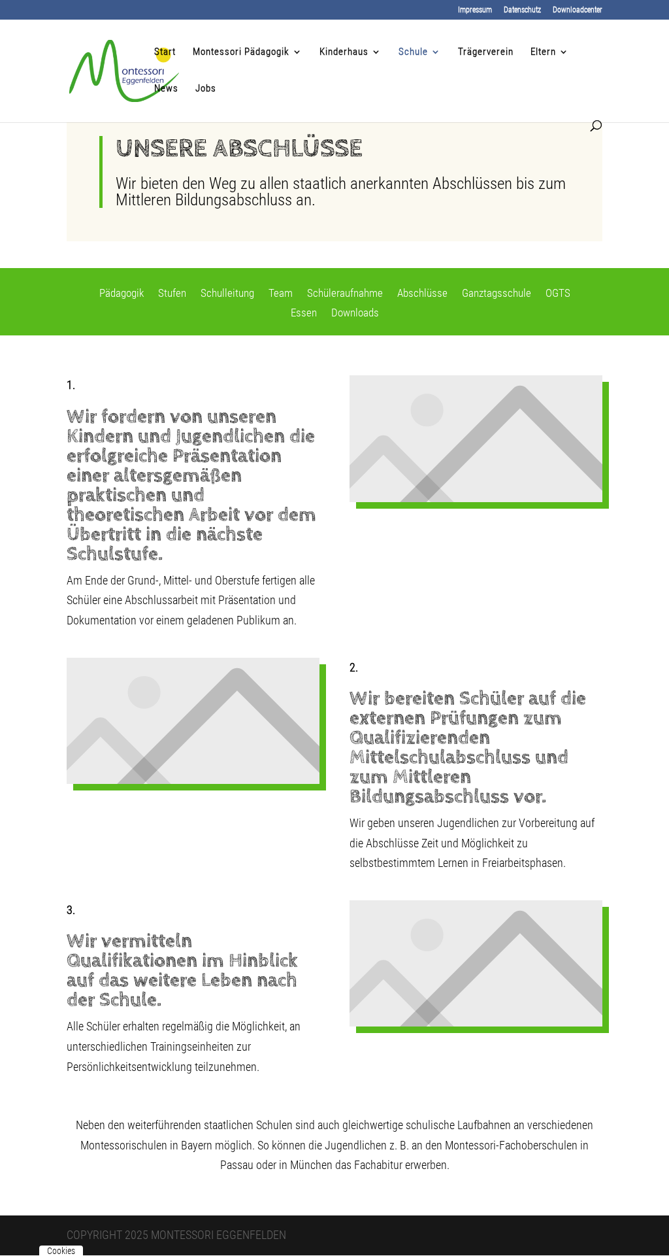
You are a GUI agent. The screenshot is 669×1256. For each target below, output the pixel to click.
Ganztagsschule (496, 293)
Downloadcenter (577, 10)
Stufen (172, 293)
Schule (413, 52)
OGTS (558, 293)
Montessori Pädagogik (241, 52)
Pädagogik (121, 293)
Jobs (205, 89)
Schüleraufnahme (345, 293)
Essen (304, 313)
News (166, 89)
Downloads (355, 313)
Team (281, 293)
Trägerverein (486, 52)
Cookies (61, 1251)
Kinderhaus (343, 52)
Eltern (543, 52)
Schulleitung (227, 293)
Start (165, 52)
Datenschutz (522, 10)
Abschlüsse (422, 293)
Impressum (475, 10)
